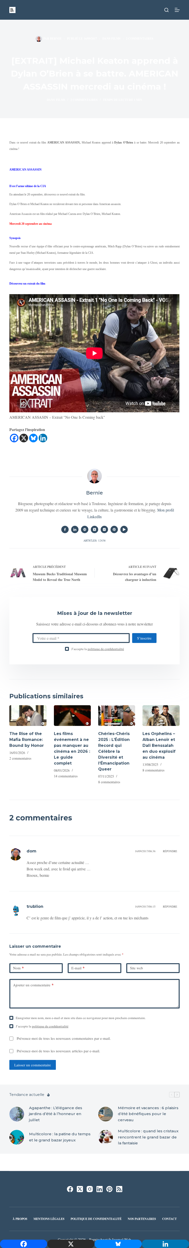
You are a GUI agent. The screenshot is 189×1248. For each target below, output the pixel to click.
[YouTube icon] (124, 529)
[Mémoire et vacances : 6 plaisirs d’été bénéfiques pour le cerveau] (105, 1114)
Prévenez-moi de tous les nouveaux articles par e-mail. (58, 1050)
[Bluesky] (33, 438)
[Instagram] (90, 1189)
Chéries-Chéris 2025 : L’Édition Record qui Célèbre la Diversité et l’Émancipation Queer (114, 751)
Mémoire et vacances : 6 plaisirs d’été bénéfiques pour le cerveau (148, 1113)
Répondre (170, 851)
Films (116, 38)
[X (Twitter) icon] (94, 529)
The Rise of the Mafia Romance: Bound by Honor (26, 739)
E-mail (78, 968)
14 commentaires (66, 776)
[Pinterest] (109, 1189)
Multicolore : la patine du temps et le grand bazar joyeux (60, 1137)
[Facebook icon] (65, 529)
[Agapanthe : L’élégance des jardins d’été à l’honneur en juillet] (16, 1114)
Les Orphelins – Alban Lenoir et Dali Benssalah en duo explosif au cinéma (158, 745)
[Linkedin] (43, 438)
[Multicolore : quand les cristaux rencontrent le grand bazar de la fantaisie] (105, 1137)
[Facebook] (14, 438)
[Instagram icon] (104, 529)
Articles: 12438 (94, 540)
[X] (23, 438)
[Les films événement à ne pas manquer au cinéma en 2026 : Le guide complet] (72, 715)
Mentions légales (48, 1219)
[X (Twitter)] (80, 1189)
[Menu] (177, 9)
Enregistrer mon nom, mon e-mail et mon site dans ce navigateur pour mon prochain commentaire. (81, 1018)
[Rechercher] (166, 10)
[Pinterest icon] (114, 529)
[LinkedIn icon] (75, 529)
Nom (18, 968)
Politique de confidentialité (96, 1219)
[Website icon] (84, 529)
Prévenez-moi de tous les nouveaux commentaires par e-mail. (64, 1038)
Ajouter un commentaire (33, 985)
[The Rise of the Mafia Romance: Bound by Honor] (27, 715)
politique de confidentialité (106, 649)
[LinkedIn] (99, 1189)
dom (31, 851)
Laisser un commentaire (32, 1064)
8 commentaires (109, 782)
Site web (136, 967)
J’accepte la (97, 649)
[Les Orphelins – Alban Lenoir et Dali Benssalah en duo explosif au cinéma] (160, 715)
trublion (35, 906)
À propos (20, 1219)
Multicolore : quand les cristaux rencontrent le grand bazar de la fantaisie (148, 1137)
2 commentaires (139, 38)
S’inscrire (144, 638)
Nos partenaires (142, 1219)
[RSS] (119, 1189)
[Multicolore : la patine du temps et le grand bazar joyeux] (16, 1137)
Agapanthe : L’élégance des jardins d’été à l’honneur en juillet (55, 1113)
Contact (169, 1219)
